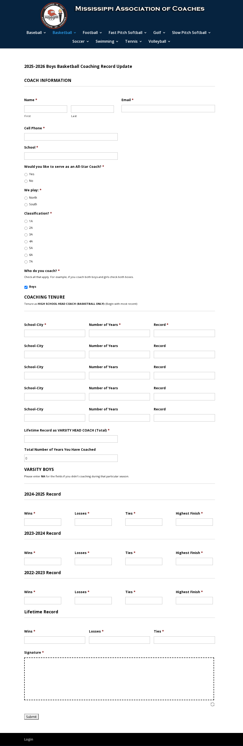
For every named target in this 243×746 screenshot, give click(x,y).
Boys (32, 287)
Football (90, 33)
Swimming (105, 42)
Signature (34, 652)
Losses (82, 513)
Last (74, 116)
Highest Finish (189, 513)
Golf (157, 33)
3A (31, 234)
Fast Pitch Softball (125, 33)
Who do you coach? (42, 271)
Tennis (131, 42)
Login (28, 739)
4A (31, 241)
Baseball (34, 33)
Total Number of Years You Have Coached (60, 449)
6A (31, 255)
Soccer (78, 42)
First (27, 116)
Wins (29, 513)
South (33, 204)
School (31, 147)
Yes (31, 174)
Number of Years (105, 325)
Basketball (62, 33)
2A (31, 228)
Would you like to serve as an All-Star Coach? (64, 166)
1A (31, 221)
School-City (35, 325)
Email (128, 100)
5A (31, 248)
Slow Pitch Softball (189, 33)
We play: (33, 190)
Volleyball (157, 42)
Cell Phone (34, 128)
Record (161, 325)
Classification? (38, 213)
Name (30, 100)
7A (31, 261)
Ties (130, 513)
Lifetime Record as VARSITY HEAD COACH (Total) (67, 430)
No (31, 181)
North (33, 198)
